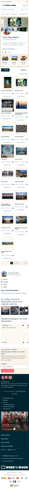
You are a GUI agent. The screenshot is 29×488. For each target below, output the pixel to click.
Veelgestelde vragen (8, 398)
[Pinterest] (8, 450)
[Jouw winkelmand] (26, 5)
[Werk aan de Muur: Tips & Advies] (27, 442)
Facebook (5, 52)
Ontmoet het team (7, 429)
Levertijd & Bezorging (8, 404)
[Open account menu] (24, 5)
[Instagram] (6, 450)
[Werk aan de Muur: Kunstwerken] (27, 435)
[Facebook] (10, 450)
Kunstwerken (5, 435)
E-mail (15, 394)
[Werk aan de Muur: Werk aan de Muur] (27, 446)
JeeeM (11, 52)
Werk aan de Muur (7, 446)
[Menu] (2, 5)
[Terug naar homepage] (9, 5)
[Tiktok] (15, 450)
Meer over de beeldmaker (8, 49)
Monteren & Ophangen (8, 406)
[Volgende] (25, 263)
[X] (13, 450)
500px (8, 52)
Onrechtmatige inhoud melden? (11, 474)
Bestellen (5, 400)
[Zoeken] (26, 9)
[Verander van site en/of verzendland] (27, 1)
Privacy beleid (22, 474)
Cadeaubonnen (7, 408)
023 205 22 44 (21, 391)
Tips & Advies (5, 442)
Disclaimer (20, 472)
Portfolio (3, 52)
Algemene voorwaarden (12, 472)
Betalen (5, 402)
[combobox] (11, 9)
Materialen (4, 439)
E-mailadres (4, 363)
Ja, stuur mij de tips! (7, 370)
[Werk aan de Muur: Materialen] (27, 438)
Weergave (23, 70)
